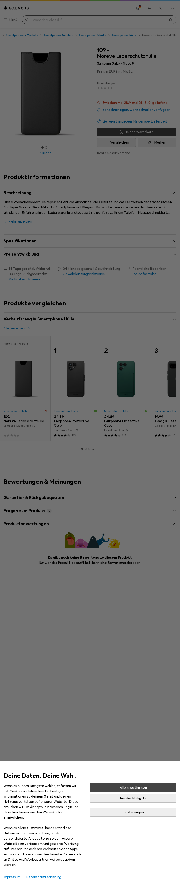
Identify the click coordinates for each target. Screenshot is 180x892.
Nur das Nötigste (133, 798)
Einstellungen (133, 812)
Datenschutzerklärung (43, 877)
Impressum (12, 877)
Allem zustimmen (133, 787)
